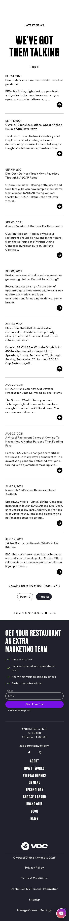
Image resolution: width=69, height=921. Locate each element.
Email (10, 691)
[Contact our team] (61, 913)
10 (42, 613)
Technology (34, 789)
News (34, 818)
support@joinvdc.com (34, 745)
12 (49, 613)
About (34, 761)
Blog (34, 811)
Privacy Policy (34, 867)
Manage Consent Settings (34, 910)
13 (54, 613)
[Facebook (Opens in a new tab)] (29, 752)
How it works (34, 768)
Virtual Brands (34, 775)
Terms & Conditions (34, 878)
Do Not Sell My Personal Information (34, 889)
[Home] (18, 7)
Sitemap (34, 899)
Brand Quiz (34, 804)
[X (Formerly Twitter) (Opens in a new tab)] (40, 752)
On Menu (35, 782)
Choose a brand (34, 797)
